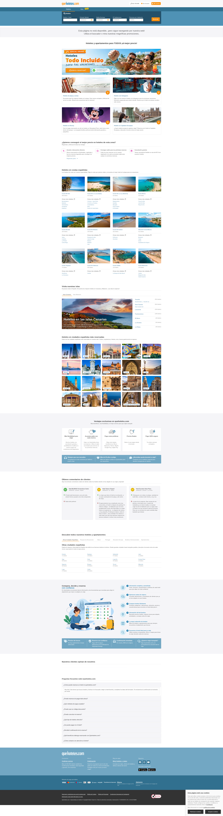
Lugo (63, 569)
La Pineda (64, 240)
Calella (140, 273)
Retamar (89, 242)
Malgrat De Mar (142, 275)
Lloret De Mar (141, 203)
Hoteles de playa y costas (70, 96)
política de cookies (209, 807)
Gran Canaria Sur (139, 306)
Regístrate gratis (71, 158)
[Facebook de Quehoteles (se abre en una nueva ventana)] (140, 762)
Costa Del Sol (66, 193)
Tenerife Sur (146, 301)
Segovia (64, 564)
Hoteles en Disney (68, 125)
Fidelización (91, 761)
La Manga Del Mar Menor (119, 273)
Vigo (63, 559)
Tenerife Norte (138, 301)
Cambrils (64, 239)
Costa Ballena (90, 204)
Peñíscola (115, 237)
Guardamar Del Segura (143, 242)
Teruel (114, 564)
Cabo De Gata (90, 239)
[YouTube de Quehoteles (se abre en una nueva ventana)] (148, 762)
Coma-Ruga (65, 242)
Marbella (64, 203)
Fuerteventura (139, 314)
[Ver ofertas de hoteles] (111, 62)
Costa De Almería (92, 229)
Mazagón (115, 204)
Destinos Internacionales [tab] (132, 539)
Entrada (84, 17)
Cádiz (89, 569)
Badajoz (89, 554)
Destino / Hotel (67, 17)
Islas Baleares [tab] (77, 294)
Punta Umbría (116, 206)
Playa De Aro (141, 204)
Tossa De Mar (141, 201)
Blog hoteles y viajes (120, 761)
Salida (100, 17)
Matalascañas (116, 201)
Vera (88, 244)
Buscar (155, 19)
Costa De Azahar (118, 229)
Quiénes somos (67, 761)
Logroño (115, 559)
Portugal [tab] (107, 539)
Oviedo (64, 554)
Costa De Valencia (92, 265)
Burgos (89, 564)
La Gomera (138, 322)
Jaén (139, 554)
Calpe (139, 239)
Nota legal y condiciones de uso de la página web (73, 794)
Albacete (140, 564)
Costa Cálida (116, 265)
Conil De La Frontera (92, 203)
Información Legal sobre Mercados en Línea (72, 796)
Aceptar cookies (213, 811)
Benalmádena (65, 201)
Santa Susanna (142, 276)
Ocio (81, 9)
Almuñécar (64, 273)
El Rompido (115, 208)
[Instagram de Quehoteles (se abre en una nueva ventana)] (144, 762)
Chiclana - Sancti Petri (92, 201)
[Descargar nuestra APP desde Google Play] (142, 769)
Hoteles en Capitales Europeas (123, 125)
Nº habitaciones (117, 17)
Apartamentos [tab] (145, 539)
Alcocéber (115, 239)
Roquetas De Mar (91, 237)
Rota (88, 206)
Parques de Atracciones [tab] (87, 539)
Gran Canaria (139, 304)
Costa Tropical (66, 265)
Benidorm (140, 237)
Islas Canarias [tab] (67, 294)
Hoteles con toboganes (121, 96)
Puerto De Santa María (92, 208)
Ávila (88, 559)
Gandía (89, 273)
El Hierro (137, 318)
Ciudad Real (141, 559)
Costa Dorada (66, 229)
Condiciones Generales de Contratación (119, 794)
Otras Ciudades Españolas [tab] (70, 539)
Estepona (64, 208)
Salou (63, 237)
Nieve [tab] (99, 539)
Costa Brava (142, 193)
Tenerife (137, 299)
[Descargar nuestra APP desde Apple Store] (152, 769)
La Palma (137, 327)
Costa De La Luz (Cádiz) (94, 193)
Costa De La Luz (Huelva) (120, 193)
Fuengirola (64, 206)
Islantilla (115, 203)
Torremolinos (65, 204)
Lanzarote (138, 309)
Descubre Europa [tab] (118, 539)
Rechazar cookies (195, 811)
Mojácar (89, 240)
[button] (156, 3)
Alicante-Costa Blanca (145, 229)
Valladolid (115, 554)
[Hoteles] (75, 3)
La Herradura (65, 275)
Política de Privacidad (103, 794)
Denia (139, 240)
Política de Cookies (91, 794)
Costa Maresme (142, 265)
